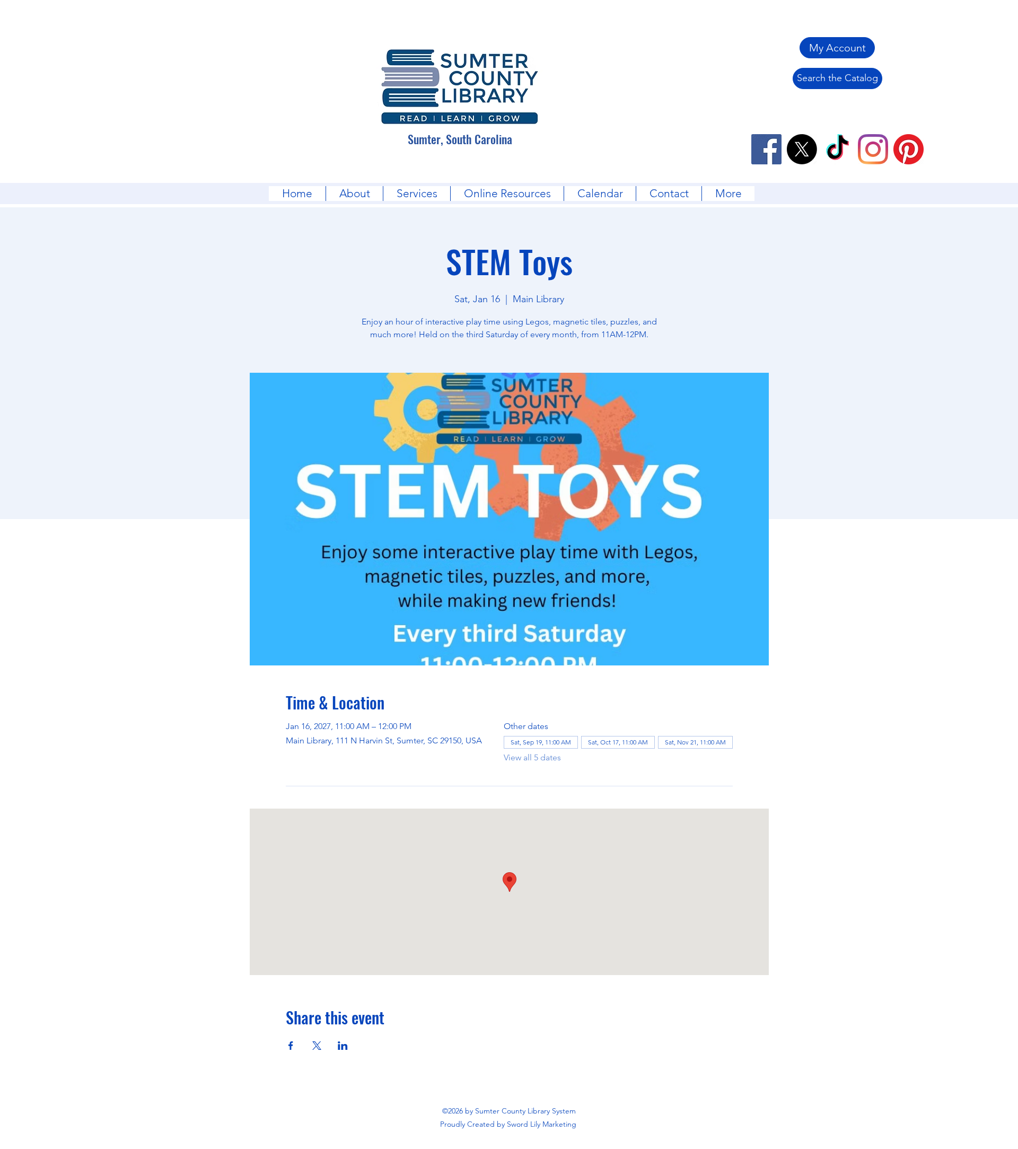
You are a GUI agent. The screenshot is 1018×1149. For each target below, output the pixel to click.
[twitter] (802, 149)
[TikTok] (837, 149)
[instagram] (873, 149)
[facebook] (766, 149)
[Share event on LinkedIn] (343, 1045)
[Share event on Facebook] (291, 1045)
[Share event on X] (317, 1045)
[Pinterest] (908, 149)
